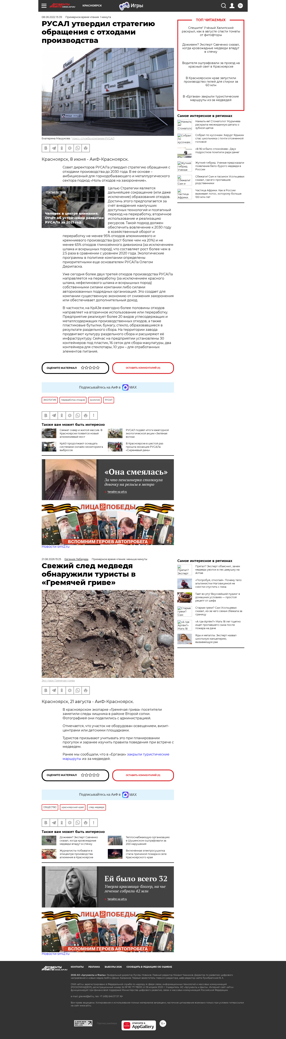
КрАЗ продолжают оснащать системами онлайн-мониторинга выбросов (81, 447)
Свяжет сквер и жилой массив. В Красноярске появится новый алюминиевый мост (81, 433)
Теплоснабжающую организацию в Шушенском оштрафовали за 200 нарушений (148, 840)
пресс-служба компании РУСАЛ (93, 138)
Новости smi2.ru (56, 547)
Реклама (94, 967)
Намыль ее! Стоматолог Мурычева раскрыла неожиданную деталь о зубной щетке (217, 125)
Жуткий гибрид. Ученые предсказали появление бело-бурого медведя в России (219, 166)
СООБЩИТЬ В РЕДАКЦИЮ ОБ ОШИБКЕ (149, 967)
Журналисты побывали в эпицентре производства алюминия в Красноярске (76, 854)
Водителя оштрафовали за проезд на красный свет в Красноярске (211, 64)
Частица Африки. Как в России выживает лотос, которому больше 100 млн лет (218, 194)
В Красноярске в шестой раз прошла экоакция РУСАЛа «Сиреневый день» (144, 447)
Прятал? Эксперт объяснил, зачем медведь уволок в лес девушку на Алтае (217, 570)
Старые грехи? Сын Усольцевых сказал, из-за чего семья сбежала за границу (218, 611)
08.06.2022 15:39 (52, 17)
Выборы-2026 (113, 967)
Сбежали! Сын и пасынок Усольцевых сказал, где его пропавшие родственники (219, 180)
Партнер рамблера (107, 1023)
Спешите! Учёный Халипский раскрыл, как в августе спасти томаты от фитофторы (211, 31)
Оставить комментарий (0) (143, 368)
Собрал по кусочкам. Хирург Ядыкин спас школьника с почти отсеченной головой (219, 138)
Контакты (77, 967)
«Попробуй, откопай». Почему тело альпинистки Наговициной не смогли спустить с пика (218, 583)
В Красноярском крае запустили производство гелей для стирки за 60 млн (211, 81)
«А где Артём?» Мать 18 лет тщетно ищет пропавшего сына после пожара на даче (218, 625)
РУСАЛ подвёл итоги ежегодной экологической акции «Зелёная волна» (147, 433)
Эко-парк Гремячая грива (58, 680)
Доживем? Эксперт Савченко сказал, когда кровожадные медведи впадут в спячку (211, 48)
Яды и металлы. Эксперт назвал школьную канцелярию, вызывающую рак (216, 639)
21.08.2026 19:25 (51, 559)
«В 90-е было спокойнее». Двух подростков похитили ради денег (217, 150)
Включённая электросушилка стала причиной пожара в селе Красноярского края (146, 854)
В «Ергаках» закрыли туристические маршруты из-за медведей (211, 98)
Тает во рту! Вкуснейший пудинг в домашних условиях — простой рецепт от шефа (217, 597)
